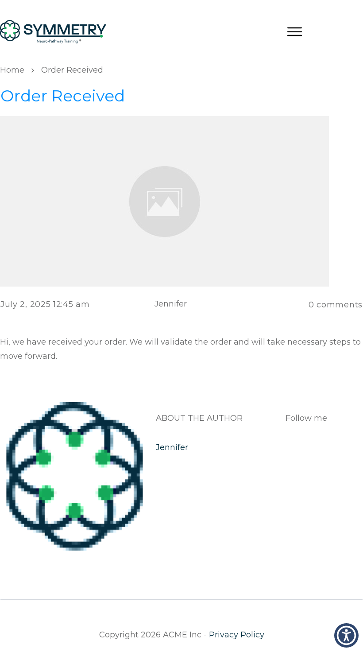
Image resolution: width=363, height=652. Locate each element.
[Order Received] (164, 201)
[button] (346, 635)
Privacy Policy (236, 635)
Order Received (62, 95)
